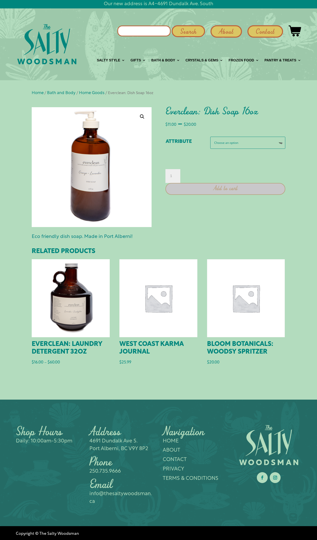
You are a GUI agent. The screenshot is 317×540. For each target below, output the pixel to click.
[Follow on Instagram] (275, 477)
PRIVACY (173, 469)
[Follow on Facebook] (262, 477)
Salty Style (108, 60)
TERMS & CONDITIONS (190, 478)
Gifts (136, 60)
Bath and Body (61, 93)
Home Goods (92, 93)
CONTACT (175, 459)
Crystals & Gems (201, 60)
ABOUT (171, 450)
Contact (265, 32)
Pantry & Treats (280, 60)
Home (38, 93)
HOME (171, 441)
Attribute (179, 141)
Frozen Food (241, 60)
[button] (142, 116)
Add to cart (225, 188)
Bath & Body (163, 60)
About (226, 32)
